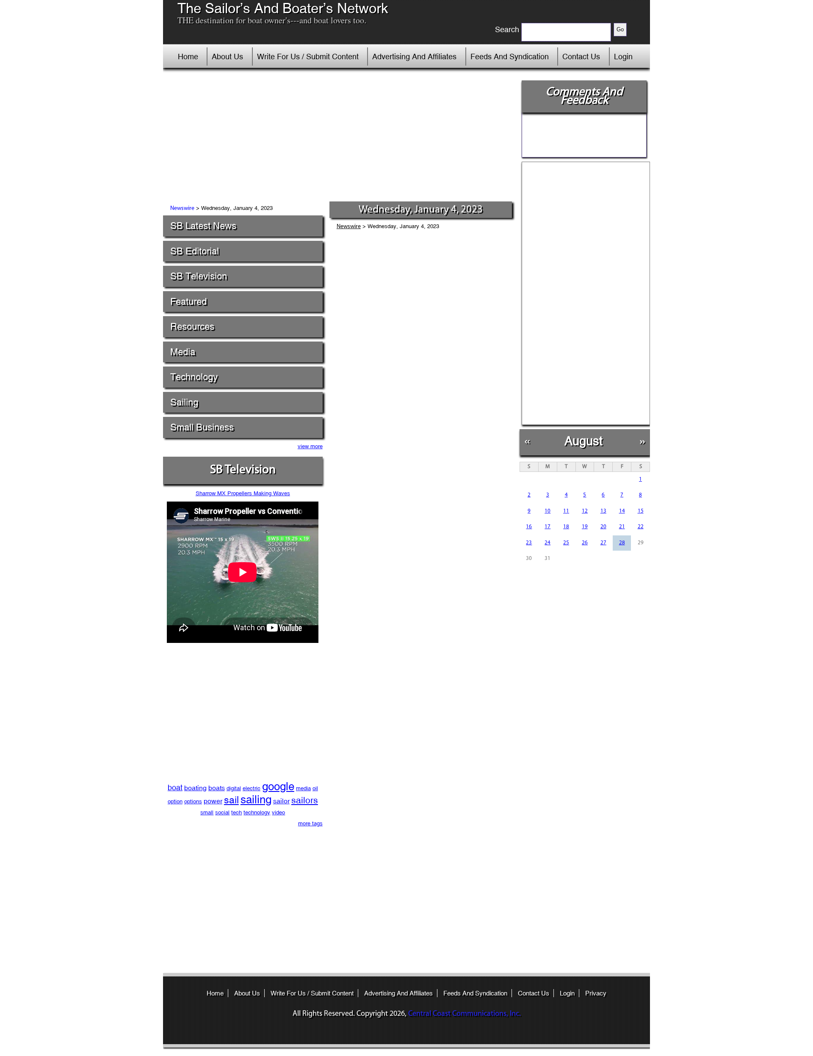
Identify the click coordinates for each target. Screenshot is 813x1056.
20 (603, 526)
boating (195, 787)
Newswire (182, 208)
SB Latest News (203, 226)
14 (622, 511)
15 (641, 511)
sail (231, 799)
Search (507, 29)
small (206, 812)
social (222, 812)
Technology (194, 377)
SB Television (198, 276)
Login (623, 56)
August (583, 441)
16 (529, 526)
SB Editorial (194, 251)
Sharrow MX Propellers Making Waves (243, 493)
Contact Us (581, 56)
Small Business (202, 427)
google (278, 786)
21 (622, 526)
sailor (281, 801)
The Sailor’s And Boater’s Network (282, 8)
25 (566, 543)
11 (566, 511)
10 (547, 511)
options (193, 801)
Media (182, 352)
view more (310, 446)
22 (641, 526)
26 (585, 543)
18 (566, 526)
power (213, 801)
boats (216, 787)
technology (256, 812)
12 (585, 511)
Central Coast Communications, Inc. (464, 1014)
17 (547, 526)
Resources (192, 326)
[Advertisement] (338, 137)
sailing (256, 799)
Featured (188, 301)
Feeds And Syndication (509, 56)
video (278, 812)
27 (603, 543)
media (303, 788)
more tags (310, 823)
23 (529, 543)
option (175, 801)
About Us (227, 56)
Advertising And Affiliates (414, 56)
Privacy (595, 993)
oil (315, 788)
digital (234, 788)
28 (622, 543)
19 (585, 526)
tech (236, 812)
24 (547, 543)
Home (188, 56)
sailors (304, 800)
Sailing (184, 402)
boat (175, 787)
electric (251, 788)
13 (603, 511)
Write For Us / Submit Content (308, 56)
